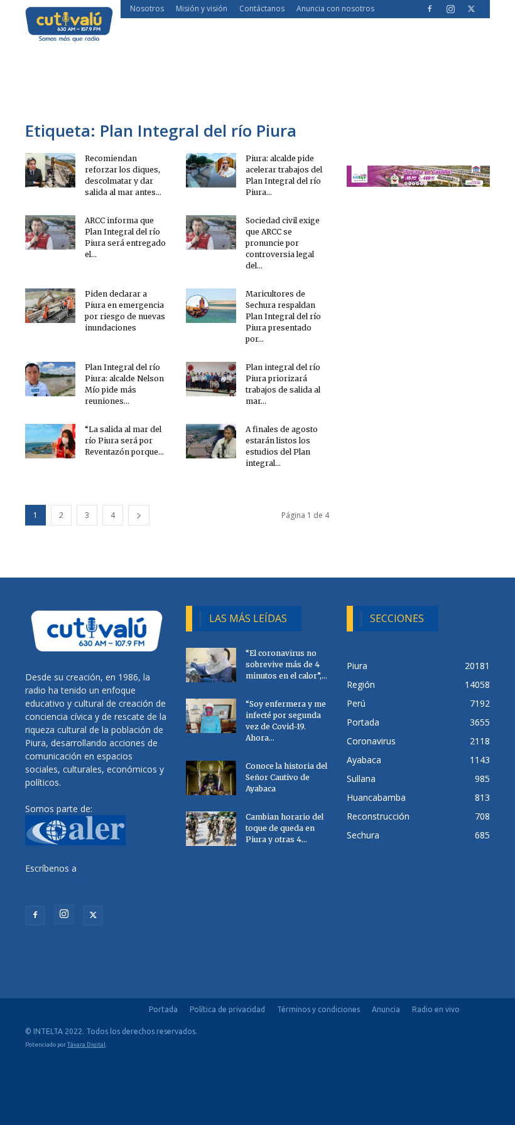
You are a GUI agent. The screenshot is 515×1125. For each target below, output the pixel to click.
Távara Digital (86, 1044)
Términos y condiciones (318, 1009)
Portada (163, 1009)
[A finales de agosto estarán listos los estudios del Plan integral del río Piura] (211, 441)
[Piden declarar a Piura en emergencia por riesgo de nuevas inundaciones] (50, 305)
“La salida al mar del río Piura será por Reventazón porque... (124, 441)
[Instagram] (450, 9)
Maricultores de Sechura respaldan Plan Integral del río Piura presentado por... (283, 316)
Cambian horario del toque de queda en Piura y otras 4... (284, 828)
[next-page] (138, 515)
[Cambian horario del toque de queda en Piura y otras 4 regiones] (211, 828)
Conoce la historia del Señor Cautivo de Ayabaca (286, 777)
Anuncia (386, 1009)
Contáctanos (262, 8)
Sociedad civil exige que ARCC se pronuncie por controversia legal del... (283, 243)
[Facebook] (429, 9)
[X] (471, 9)
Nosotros (147, 8)
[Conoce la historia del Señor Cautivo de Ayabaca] (211, 778)
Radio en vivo (436, 1009)
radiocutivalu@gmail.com (76, 881)
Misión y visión (201, 8)
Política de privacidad (227, 1009)
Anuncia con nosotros (335, 8)
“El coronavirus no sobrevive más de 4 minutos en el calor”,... (286, 664)
